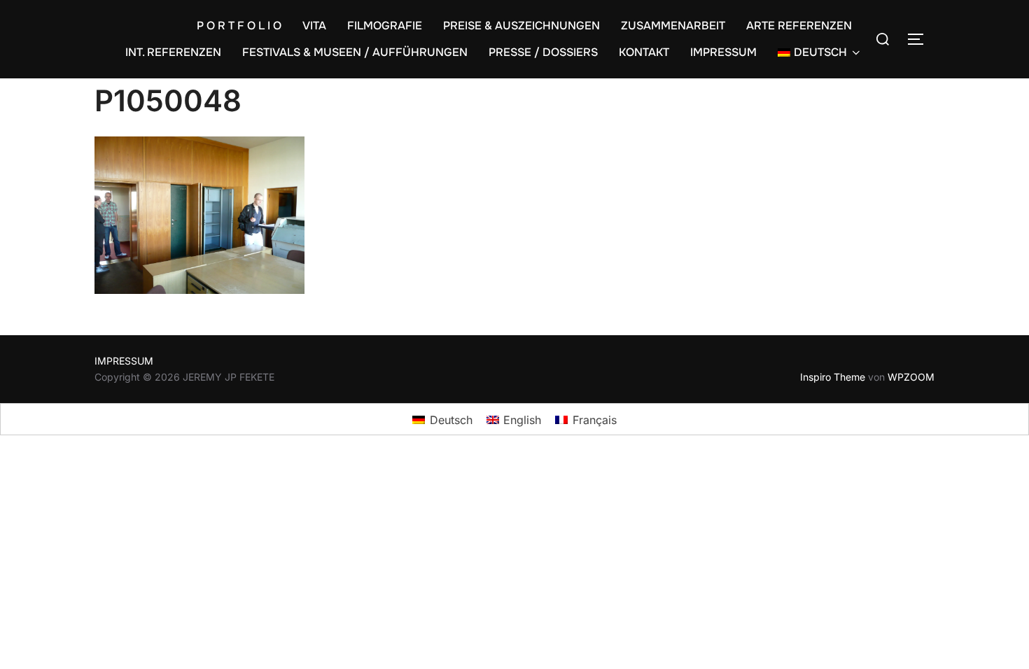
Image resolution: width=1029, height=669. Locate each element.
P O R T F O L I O (239, 25)
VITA (314, 25)
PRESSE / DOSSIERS (543, 52)
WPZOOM (911, 377)
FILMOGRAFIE (384, 25)
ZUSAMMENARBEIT (673, 25)
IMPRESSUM (723, 52)
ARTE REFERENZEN (799, 25)
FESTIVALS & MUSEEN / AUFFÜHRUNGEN (355, 52)
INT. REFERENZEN (173, 52)
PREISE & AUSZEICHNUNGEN (521, 25)
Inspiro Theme (832, 377)
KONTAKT (644, 52)
